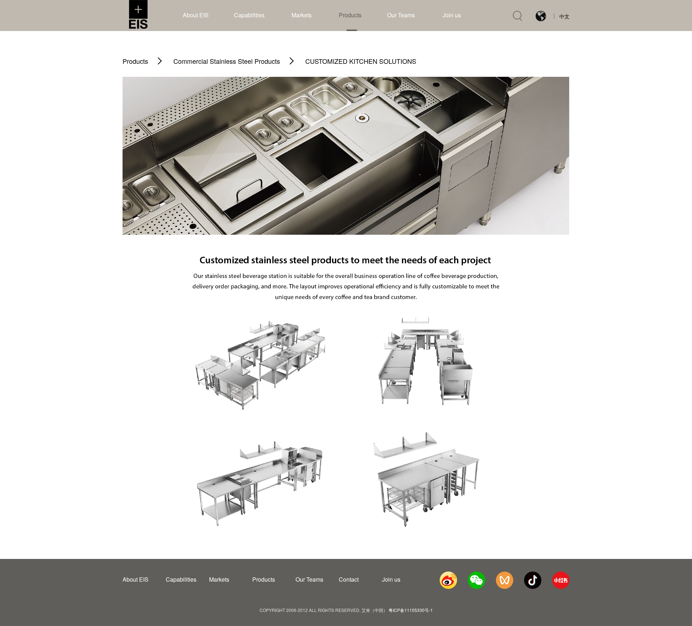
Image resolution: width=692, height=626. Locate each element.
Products (135, 61)
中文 (564, 16)
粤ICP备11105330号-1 (411, 610)
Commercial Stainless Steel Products (226, 61)
